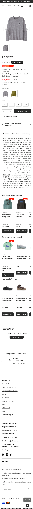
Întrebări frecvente (7, 401)
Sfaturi (4, 404)
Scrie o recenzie (16, 337)
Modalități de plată (7, 414)
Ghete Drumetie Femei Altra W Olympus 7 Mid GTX (21, 299)
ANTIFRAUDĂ (6, 408)
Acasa (3, 10)
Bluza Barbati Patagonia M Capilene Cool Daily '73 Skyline (21, 216)
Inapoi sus (17, 372)
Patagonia (4, 69)
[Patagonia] (16, 57)
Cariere (4, 411)
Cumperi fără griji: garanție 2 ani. (16, 1)
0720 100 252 (12, 437)
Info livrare (5, 397)
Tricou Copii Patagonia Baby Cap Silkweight (7, 258)
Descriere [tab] (6, 134)
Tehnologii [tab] (15, 134)
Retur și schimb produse (9, 384)
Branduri (4, 394)
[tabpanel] (17, 162)
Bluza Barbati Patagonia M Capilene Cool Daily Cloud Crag (7, 216)
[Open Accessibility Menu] (27, 505)
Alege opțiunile (7, 230)
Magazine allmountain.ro (10, 391)
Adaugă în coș (22, 111)
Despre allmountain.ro (9, 387)
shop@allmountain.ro (14, 441)
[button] (30, 6)
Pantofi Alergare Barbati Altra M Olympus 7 (21, 258)
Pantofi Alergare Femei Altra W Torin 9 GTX (7, 299)
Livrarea (10, 82)
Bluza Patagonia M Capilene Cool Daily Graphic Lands (14, 12)
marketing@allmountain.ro (10, 446)
